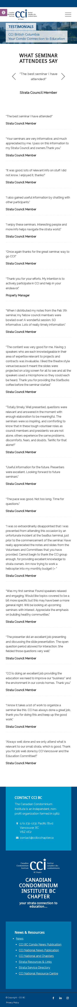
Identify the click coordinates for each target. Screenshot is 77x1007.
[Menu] (66, 14)
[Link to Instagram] (67, 998)
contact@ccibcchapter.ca (37, 837)
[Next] (63, 76)
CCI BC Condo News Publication (40, 944)
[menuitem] (66, 14)
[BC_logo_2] (32, 14)
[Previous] (13, 76)
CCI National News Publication (39, 950)
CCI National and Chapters (36, 956)
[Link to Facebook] (53, 998)
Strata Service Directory (34, 967)
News (19, 938)
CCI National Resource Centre (38, 973)
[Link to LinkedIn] (60, 998)
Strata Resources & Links (35, 962)
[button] (3, 12)
